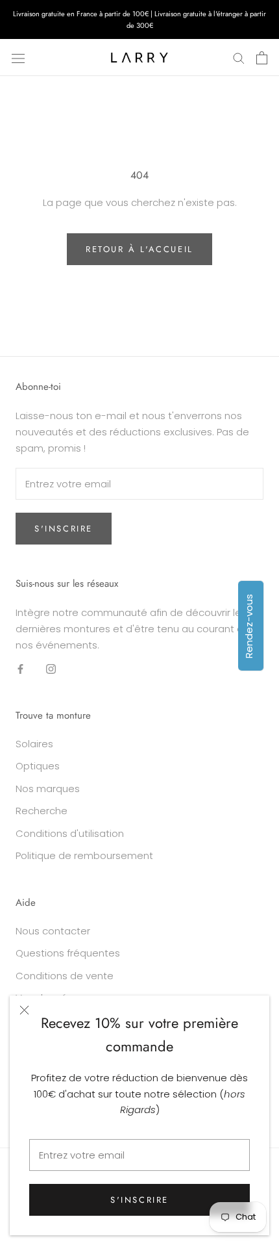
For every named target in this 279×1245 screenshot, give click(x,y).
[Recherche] (239, 57)
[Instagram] (51, 668)
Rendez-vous (249, 626)
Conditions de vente (65, 975)
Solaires (34, 744)
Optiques (38, 766)
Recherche (41, 810)
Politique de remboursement (84, 855)
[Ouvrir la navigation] (18, 58)
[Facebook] (20, 668)
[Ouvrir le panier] (261, 57)
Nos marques (48, 788)
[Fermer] (24, 1010)
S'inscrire (139, 1200)
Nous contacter (53, 931)
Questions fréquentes (68, 953)
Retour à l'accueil (139, 249)
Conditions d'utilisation (70, 833)
